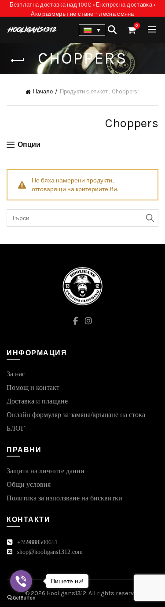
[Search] (112, 29)
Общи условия (29, 484)
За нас (16, 374)
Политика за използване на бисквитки (64, 498)
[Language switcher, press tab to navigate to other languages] (92, 30)
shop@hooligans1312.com (50, 552)
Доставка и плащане (37, 401)
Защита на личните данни (45, 471)
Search (149, 218)
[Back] (18, 60)
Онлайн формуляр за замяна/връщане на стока (76, 414)
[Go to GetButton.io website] (21, 598)
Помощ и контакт (33, 387)
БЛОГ (16, 428)
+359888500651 (37, 542)
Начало (43, 91)
